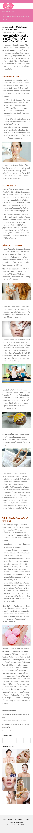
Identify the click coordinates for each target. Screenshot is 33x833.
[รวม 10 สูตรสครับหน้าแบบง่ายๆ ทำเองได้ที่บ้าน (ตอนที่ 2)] (9, 797)
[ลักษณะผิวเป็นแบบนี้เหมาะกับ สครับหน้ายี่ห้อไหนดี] (23, 756)
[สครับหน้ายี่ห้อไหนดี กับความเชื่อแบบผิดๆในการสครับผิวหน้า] (23, 797)
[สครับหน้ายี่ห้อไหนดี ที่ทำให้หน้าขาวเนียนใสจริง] (9, 784)
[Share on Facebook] (6, 740)
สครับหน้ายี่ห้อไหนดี (9, 731)
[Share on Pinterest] (13, 740)
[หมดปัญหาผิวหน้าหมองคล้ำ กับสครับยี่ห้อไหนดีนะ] (9, 756)
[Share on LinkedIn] (20, 740)
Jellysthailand (21, 32)
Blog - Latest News (8, 12)
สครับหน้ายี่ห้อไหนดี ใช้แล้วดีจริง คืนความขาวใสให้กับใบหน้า (14, 28)
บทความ (13, 32)
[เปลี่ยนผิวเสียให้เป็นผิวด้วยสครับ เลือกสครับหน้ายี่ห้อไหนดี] (23, 784)
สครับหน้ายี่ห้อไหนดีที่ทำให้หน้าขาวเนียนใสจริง (14, 721)
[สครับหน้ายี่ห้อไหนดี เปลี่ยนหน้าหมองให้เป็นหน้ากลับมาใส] (9, 770)
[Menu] (28, 5)
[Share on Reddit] (27, 740)
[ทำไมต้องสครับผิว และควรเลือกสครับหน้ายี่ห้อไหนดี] (23, 770)
